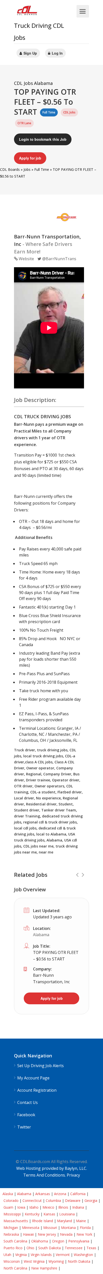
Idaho (33, 1207)
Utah (7, 1254)
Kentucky (32, 1214)
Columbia (53, 1200)
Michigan (11, 1227)
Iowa (21, 1207)
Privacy (73, 1175)
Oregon (58, 1241)
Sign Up (29, 53)
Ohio (30, 1247)
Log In (57, 53)
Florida (85, 1227)
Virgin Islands (41, 1254)
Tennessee (73, 1247)
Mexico (48, 1207)
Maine (81, 1220)
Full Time (41, 169)
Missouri (50, 1227)
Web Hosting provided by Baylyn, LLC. (51, 1168)
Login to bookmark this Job (42, 139)
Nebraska (11, 1234)
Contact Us (27, 1102)
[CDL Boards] (28, 12)
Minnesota (30, 1227)
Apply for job (30, 158)
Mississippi (12, 1214)
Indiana (78, 1207)
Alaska (7, 1193)
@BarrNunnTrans (58, 258)
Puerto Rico (13, 1247)
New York (84, 1234)
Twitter (24, 1127)
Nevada (66, 1234)
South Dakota (49, 1247)
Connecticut (32, 1200)
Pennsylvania (78, 1241)
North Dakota (79, 1261)
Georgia (90, 1200)
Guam (8, 1207)
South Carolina (15, 1241)
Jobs (27, 169)
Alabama (41, 934)
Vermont (63, 1254)
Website (26, 258)
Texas (91, 1247)
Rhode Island (42, 1220)
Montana (68, 1227)
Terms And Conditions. (45, 1175)
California (78, 1193)
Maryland (64, 1220)
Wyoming (56, 1261)
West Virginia (34, 1261)
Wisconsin (12, 1261)
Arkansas (42, 1193)
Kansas (49, 1214)
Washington (83, 1254)
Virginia (21, 1254)
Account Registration (36, 1090)
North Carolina (15, 1268)
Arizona (60, 1193)
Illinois (63, 1207)
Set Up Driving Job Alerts (40, 1065)
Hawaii (28, 1234)
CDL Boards (10, 169)
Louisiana (67, 1214)
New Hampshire (44, 1268)
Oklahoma (39, 1241)
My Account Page (33, 1078)
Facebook (26, 1114)
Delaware (72, 1200)
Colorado (11, 1200)
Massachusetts (16, 1220)
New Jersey (47, 1234)
